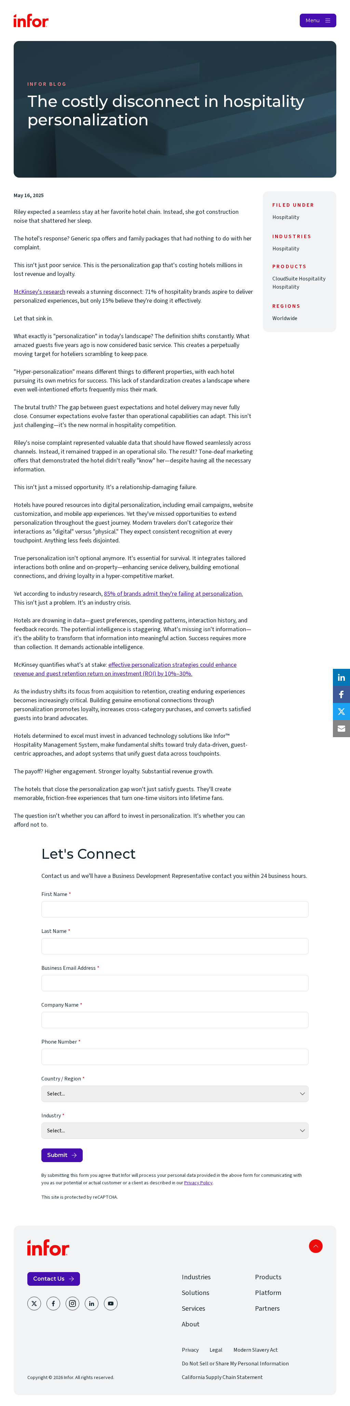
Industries (196, 1277)
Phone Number (59, 1042)
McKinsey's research (39, 292)
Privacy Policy (198, 1183)
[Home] (31, 20)
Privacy (190, 1350)
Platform (268, 1293)
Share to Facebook (341, 694)
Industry (51, 1115)
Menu (313, 20)
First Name (54, 894)
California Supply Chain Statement (222, 1377)
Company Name (60, 1005)
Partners (267, 1308)
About (191, 1324)
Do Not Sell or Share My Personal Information (235, 1363)
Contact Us (49, 1279)
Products (268, 1277)
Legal (216, 1350)
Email (341, 728)
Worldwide (284, 318)
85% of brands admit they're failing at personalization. (173, 594)
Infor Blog (47, 84)
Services (193, 1308)
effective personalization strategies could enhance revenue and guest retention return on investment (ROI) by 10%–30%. (125, 669)
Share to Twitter (341, 711)
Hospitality (285, 217)
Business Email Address (68, 968)
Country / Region (61, 1079)
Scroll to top (316, 1246)
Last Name (54, 931)
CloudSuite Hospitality (298, 278)
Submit (57, 1155)
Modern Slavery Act (255, 1350)
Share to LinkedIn (341, 677)
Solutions (195, 1293)
